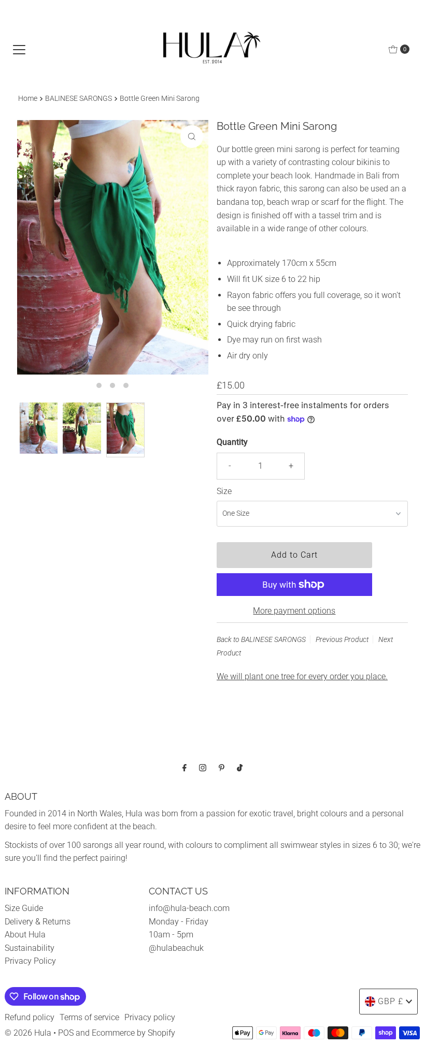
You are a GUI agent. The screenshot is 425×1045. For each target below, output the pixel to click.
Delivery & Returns (37, 922)
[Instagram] (202, 767)
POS (66, 1033)
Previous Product (342, 639)
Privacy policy (149, 1017)
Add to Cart (294, 555)
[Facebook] (184, 767)
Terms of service (89, 1017)
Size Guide (24, 908)
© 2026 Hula (28, 1033)
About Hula (25, 934)
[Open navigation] (19, 49)
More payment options (294, 611)
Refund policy (29, 1017)
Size (224, 491)
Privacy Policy (30, 961)
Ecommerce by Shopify (133, 1033)
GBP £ (390, 1001)
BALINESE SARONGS (78, 98)
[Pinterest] (221, 767)
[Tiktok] (240, 767)
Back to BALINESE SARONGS (261, 639)
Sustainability (29, 948)
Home (27, 98)
